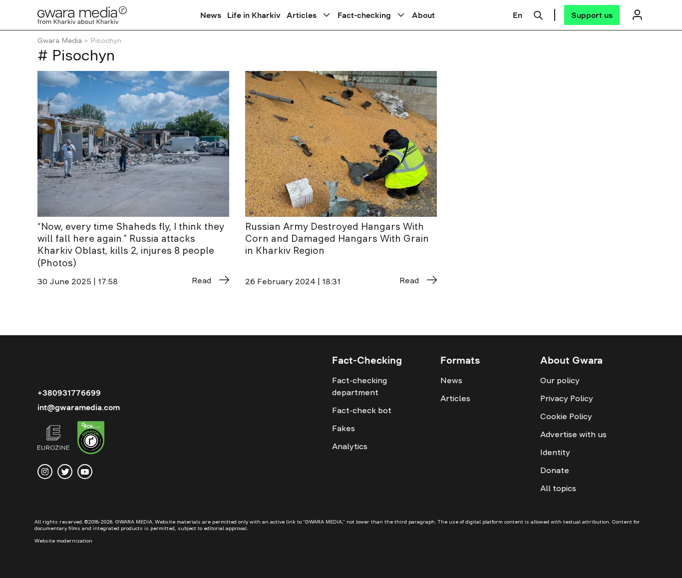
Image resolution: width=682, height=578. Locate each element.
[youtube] (84, 471)
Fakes (343, 428)
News (210, 15)
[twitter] (64, 471)
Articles (302, 15)
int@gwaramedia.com (78, 407)
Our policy (560, 380)
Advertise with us (573, 434)
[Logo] (82, 14)
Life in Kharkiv (254, 15)
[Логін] (637, 14)
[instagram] (44, 471)
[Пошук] (538, 14)
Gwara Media (59, 40)
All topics (558, 488)
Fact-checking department (359, 386)
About (423, 15)
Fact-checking (364, 15)
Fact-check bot (361, 410)
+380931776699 (69, 393)
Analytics (349, 446)
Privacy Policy (566, 398)
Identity (555, 452)
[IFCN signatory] (90, 439)
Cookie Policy (566, 416)
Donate (554, 470)
